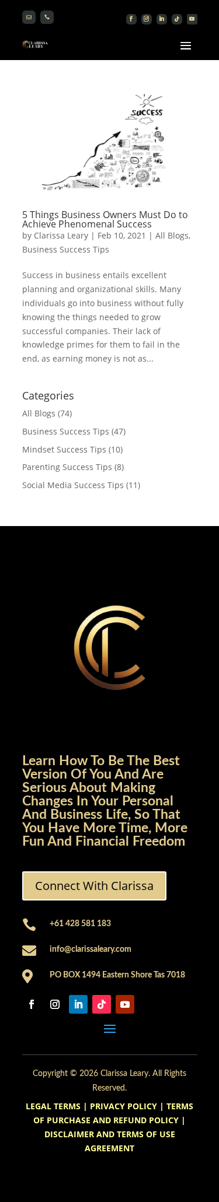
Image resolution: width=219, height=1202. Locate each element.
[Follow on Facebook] (131, 19)
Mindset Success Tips (64, 449)
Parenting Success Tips (67, 466)
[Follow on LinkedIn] (162, 19)
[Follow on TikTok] (177, 19)
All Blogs (172, 235)
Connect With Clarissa (94, 885)
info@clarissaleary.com (90, 949)
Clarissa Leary (61, 235)
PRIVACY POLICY (123, 1106)
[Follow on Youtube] (192, 19)
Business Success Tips (65, 249)
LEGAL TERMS (53, 1106)
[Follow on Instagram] (146, 19)
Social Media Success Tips (73, 484)
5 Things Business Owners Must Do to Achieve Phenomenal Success (105, 219)
